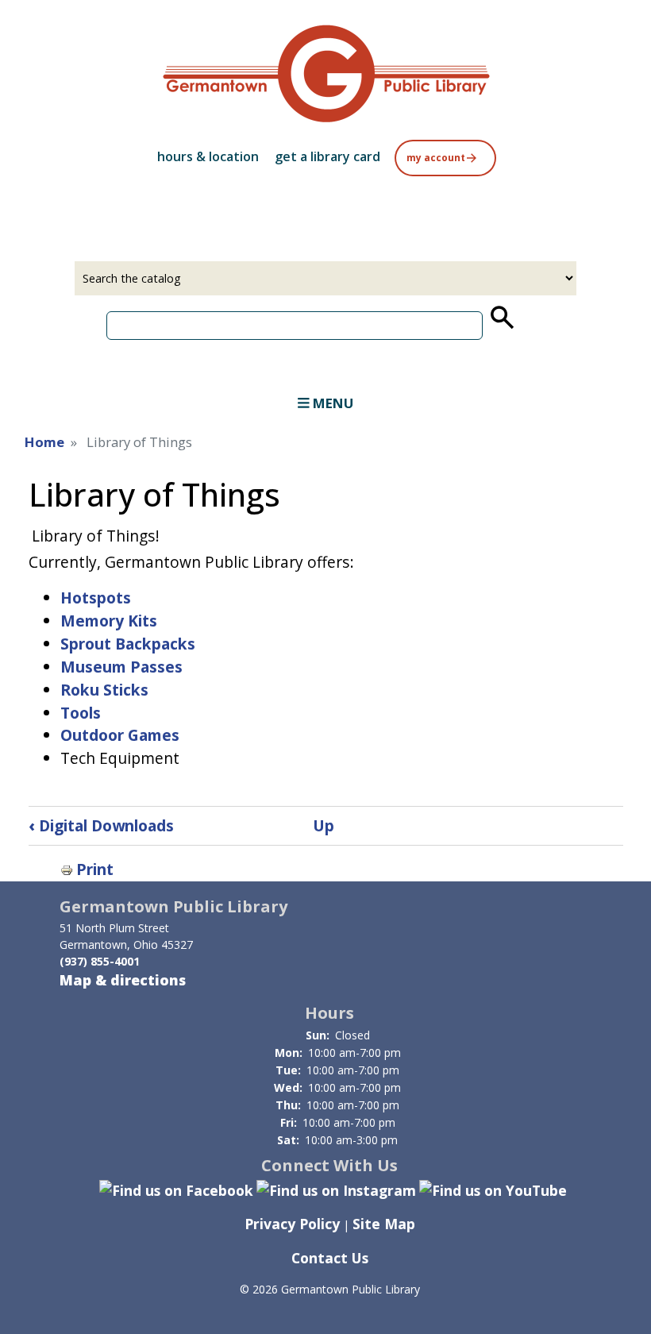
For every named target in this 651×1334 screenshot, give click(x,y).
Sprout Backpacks (127, 643)
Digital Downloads (101, 825)
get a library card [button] (327, 156)
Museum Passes (121, 666)
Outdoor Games (119, 735)
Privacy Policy (292, 1223)
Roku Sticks (104, 689)
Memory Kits (108, 620)
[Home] (325, 73)
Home (44, 442)
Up (323, 825)
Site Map (383, 1223)
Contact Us (329, 1257)
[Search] (501, 317)
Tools (80, 712)
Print (95, 869)
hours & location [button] (208, 156)
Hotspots (95, 597)
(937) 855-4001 (100, 961)
